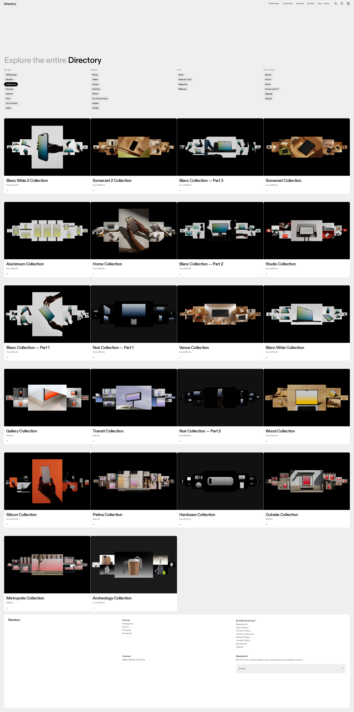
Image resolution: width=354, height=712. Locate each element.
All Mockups (11, 74)
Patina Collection (107, 515)
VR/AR (95, 108)
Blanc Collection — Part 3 (201, 180)
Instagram (127, 624)
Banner (268, 74)
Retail (267, 84)
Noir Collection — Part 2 (200, 431)
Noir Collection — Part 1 (113, 347)
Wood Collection (280, 431)
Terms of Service (245, 634)
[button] (342, 3)
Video (8, 108)
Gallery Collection (21, 431)
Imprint (240, 647)
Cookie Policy (243, 640)
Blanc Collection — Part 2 (201, 264)
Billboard (182, 89)
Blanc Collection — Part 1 (28, 347)
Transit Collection (108, 431)
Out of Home (11, 103)
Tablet (95, 79)
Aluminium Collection (25, 264)
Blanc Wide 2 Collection (27, 180)
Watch (95, 93)
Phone (95, 74)
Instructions (242, 627)
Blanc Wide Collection (285, 347)
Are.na (125, 627)
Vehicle (268, 98)
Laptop (95, 84)
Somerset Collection (283, 180)
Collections (11, 84)
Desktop (96, 89)
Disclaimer (241, 644)
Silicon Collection (21, 515)
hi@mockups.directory (133, 660)
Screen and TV (271, 89)
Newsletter (242, 624)
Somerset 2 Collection (112, 180)
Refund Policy (243, 637)
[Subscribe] (343, 668)
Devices (9, 89)
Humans (9, 93)
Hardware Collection (197, 515)
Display (95, 103)
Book (181, 74)
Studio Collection (281, 264)
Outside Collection (282, 515)
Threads (126, 630)
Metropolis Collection (25, 598)
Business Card (185, 79)
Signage (268, 93)
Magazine (183, 84)
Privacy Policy (243, 631)
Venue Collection (194, 347)
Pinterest (127, 633)
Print (8, 98)
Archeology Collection (112, 598)
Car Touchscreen (99, 98)
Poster (268, 79)
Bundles (9, 79)
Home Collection (107, 264)
